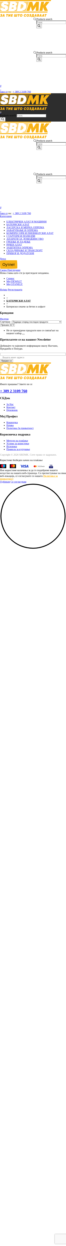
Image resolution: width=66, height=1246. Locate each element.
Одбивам (5, 481)
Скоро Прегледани (10, 270)
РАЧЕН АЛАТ (14, 244)
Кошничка (12, 422)
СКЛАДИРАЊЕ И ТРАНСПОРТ (24, 250)
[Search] (39, 26)
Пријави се (6, 361)
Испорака (11, 446)
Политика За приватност (20, 428)
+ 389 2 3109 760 (22, 91)
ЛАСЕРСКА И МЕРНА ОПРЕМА (25, 227)
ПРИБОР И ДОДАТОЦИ (20, 253)
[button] (33, 548)
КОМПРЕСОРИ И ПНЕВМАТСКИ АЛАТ (30, 233)
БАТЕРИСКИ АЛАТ (17, 224)
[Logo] (25, 16)
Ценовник (12, 410)
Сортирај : (5, 321)
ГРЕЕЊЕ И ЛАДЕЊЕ (18, 241)
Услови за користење (17, 443)
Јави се (4, 91)
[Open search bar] (34, 34)
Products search (44, 19)
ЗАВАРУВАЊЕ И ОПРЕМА (22, 230)
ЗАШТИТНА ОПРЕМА (19, 247)
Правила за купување (18, 449)
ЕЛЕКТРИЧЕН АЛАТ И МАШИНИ (26, 221)
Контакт (10, 407)
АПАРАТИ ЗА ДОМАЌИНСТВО (25, 239)
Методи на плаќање (17, 440)
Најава (10, 425)
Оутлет (8, 264)
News (3, 258)
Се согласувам (18, 481)
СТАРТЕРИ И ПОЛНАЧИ (20, 236)
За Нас (10, 404)
